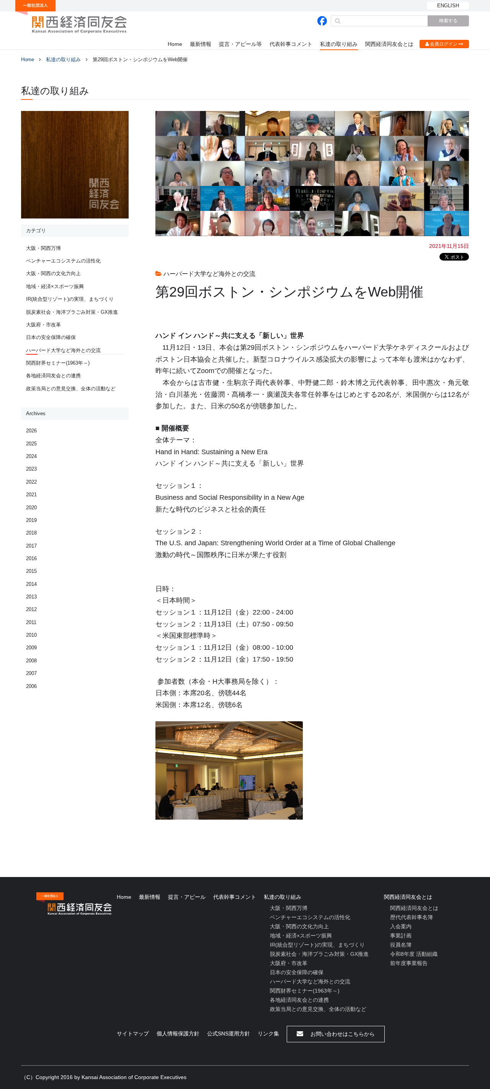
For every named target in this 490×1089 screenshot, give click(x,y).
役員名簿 (401, 945)
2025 (31, 444)
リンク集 (268, 1033)
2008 (31, 661)
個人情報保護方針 (178, 1033)
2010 (31, 635)
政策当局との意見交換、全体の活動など (71, 388)
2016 (31, 558)
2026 (31, 431)
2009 (31, 647)
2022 (31, 482)
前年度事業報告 (409, 963)
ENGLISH (448, 5)
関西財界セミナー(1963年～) (58, 363)
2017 (31, 546)
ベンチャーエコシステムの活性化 (63, 261)
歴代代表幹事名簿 (411, 917)
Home (175, 44)
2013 (31, 597)
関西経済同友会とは (389, 44)
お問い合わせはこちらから (342, 1034)
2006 (31, 686)
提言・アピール (187, 897)
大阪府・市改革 (43, 325)
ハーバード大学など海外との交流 (63, 350)
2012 (31, 609)
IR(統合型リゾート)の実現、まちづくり (70, 299)
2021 (31, 494)
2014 (31, 584)
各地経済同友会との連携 (53, 375)
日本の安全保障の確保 (51, 337)
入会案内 (401, 926)
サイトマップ (133, 1033)
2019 (31, 520)
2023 (31, 469)
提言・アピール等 (240, 44)
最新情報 (200, 44)
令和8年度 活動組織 (414, 954)
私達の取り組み (339, 44)
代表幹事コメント (291, 44)
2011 (31, 622)
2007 (31, 673)
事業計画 (401, 935)
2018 (31, 533)
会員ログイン (444, 44)
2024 (31, 456)
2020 (31, 507)
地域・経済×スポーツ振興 (55, 286)
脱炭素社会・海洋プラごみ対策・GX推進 (72, 312)
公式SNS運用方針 (228, 1033)
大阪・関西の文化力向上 (53, 273)
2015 (31, 571)
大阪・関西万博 (43, 248)
